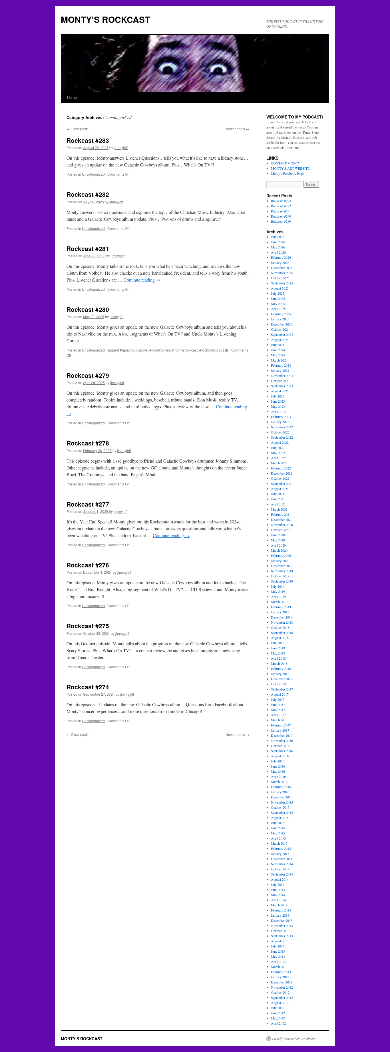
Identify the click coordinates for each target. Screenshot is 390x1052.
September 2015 (282, 812)
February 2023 (281, 416)
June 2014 (278, 889)
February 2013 (281, 971)
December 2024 (281, 324)
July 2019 (277, 586)
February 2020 (281, 555)
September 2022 (282, 437)
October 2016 (280, 745)
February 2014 (281, 910)
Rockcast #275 (88, 625)
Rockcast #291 (281, 211)
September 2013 (282, 935)
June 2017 (278, 704)
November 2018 (282, 622)
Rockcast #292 (281, 206)
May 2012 (278, 1018)
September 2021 (282, 483)
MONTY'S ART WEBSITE (290, 168)
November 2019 (282, 571)
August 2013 (280, 941)
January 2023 (280, 421)
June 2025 (278, 298)
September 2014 (282, 874)
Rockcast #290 (281, 216)
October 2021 (280, 478)
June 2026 (278, 242)
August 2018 (280, 637)
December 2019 (281, 565)
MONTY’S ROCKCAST (105, 19)
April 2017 (278, 714)
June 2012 (278, 1013)
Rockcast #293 (281, 200)
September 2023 (282, 386)
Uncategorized (93, 174)
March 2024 (279, 360)
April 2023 (278, 411)
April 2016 (278, 776)
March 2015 (279, 843)
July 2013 (277, 946)
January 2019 (280, 612)
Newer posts (237, 128)
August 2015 (280, 817)
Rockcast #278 (88, 443)
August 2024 (280, 339)
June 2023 (278, 401)
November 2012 (282, 987)
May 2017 (278, 709)
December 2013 (281, 920)
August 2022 (280, 442)
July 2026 (277, 236)
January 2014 (280, 915)
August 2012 (280, 1002)
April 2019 (278, 596)
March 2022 (279, 463)
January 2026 (280, 262)
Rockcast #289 (281, 221)
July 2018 (277, 643)
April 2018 (278, 658)
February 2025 (281, 314)
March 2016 (279, 781)
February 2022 (281, 468)
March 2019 (279, 601)
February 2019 (281, 607)
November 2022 (282, 427)
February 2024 (281, 365)
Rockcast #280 (88, 309)
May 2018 (278, 653)
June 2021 (278, 499)
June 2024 (278, 350)
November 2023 (282, 375)
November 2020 (282, 524)
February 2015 (281, 848)
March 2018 (279, 663)
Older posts (78, 128)
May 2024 (278, 355)
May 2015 (278, 833)
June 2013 (278, 951)
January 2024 (280, 370)
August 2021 (280, 488)
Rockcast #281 (88, 248)
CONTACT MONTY (285, 163)
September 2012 (282, 997)
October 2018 (280, 627)
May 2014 (278, 894)
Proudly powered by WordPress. (294, 1038)
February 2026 (281, 257)
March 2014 (279, 905)
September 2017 (282, 689)
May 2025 (278, 303)
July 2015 (277, 822)
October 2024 (280, 329)
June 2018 (278, 648)
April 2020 (278, 545)
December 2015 (281, 797)
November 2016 (282, 740)
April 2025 (278, 308)
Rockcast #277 (88, 504)
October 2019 (280, 576)
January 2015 (280, 853)
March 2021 (279, 509)
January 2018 (280, 673)
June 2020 (278, 535)
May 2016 (278, 771)
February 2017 (281, 725)
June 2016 (278, 766)
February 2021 (281, 514)
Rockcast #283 (88, 140)
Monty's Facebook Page (287, 173)
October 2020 (280, 529)
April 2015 (278, 838)
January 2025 (280, 319)
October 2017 (280, 684)
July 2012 (277, 1007)
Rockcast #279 (88, 375)
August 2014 (280, 879)
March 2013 (279, 966)
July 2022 (277, 447)
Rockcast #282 (88, 194)
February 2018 (281, 668)
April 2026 (278, 252)
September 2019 (282, 581)
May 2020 (278, 540)
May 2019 (278, 591)
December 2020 (281, 519)
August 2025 (280, 288)
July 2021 (277, 493)
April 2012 (278, 1023)
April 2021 (278, 504)
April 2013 (278, 961)
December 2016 (281, 735)
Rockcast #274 (88, 686)
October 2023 (280, 380)
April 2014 (278, 900)
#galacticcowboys (134, 350)
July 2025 (277, 293)
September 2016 (282, 750)
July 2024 (277, 344)
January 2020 (280, 560)
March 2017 (279, 720)
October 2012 (280, 992)
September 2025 (282, 283)
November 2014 (282, 864)
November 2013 (282, 925)
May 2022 (278, 452)
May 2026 (278, 247)
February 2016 (281, 786)
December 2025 (281, 267)
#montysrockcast (185, 350)
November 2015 (282, 802)
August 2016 (280, 756)
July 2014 (277, 884)
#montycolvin (159, 350)
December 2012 (281, 982)
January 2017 (280, 730)
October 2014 (280, 869)
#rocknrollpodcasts (214, 350)
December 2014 (281, 858)
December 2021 (281, 473)
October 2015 (280, 807)
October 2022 (280, 432)
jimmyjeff (121, 147)
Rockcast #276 (88, 565)
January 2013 (280, 977)
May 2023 (278, 406)
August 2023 (280, 391)
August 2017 (280, 694)
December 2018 (281, 617)
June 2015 (278, 828)
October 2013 (280, 930)
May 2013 (278, 956)
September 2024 (282, 334)
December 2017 (281, 678)
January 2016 (280, 792)
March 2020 (279, 550)
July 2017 (277, 699)
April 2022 (278, 457)
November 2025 (282, 272)
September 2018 (282, 632)
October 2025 (280, 278)
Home (72, 97)
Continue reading (142, 280)
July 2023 (277, 396)
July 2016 (277, 761)
